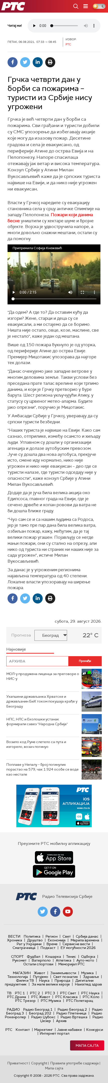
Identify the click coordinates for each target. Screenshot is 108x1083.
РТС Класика (66, 997)
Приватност (17, 1063)
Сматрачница (24, 947)
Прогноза (21, 635)
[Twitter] (25, 62)
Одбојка (88, 956)
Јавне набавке (69, 1029)
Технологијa (17, 976)
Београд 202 (40, 1013)
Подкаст (48, 947)
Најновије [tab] (16, 649)
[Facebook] (13, 62)
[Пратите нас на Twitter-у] (43, 912)
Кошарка (53, 956)
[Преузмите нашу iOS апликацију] (54, 857)
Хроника (14, 940)
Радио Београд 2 (72, 1009)
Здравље (91, 976)
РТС (8, 1029)
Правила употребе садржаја (74, 1063)
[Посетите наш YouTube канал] (68, 912)
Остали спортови (38, 964)
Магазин (22, 973)
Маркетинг (43, 1029)
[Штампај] (50, 62)
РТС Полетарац (79, 1000)
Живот (39, 973)
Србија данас (87, 936)
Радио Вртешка (74, 1017)
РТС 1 (20, 993)
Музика (87, 973)
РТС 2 (35, 993)
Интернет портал (54, 1033)
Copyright (39, 1063)
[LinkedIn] (38, 62)
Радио (13, 1009)
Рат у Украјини (29, 944)
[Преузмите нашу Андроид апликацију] (54, 871)
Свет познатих (65, 976)
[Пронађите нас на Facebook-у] (55, 912)
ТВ (9, 993)
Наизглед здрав (88, 984)
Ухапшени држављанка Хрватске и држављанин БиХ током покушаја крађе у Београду (41, 701)
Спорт (17, 956)
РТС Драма (16, 997)
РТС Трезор (25, 1000)
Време (52, 944)
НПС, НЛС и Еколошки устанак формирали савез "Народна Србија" (37, 721)
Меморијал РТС (71, 964)
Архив (61, 1020)
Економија (57, 940)
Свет (67, 936)
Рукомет (19, 960)
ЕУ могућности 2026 (78, 947)
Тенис (71, 956)
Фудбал (33, 956)
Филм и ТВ (25, 980)
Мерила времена (85, 940)
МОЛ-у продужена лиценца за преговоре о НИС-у (42, 676)
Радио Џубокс (43, 1017)
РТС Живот (40, 997)
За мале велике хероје (51, 984)
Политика (32, 936)
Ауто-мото (85, 960)
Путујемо (40, 976)
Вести (14, 936)
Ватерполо (41, 960)
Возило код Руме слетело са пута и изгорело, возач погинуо (36, 744)
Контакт (23, 1029)
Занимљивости (63, 973)
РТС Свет (68, 993)
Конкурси (94, 1029)
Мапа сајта (87, 1045)
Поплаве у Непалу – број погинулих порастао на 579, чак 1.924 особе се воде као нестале (42, 769)
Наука (44, 980)
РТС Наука (90, 993)
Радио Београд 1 (37, 1009)
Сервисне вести (76, 944)
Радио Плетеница (71, 1013)
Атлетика (63, 960)
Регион (51, 936)
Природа (62, 980)
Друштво (35, 940)
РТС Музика (51, 1000)
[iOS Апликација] (54, 806)
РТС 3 (50, 993)
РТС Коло (91, 997)
